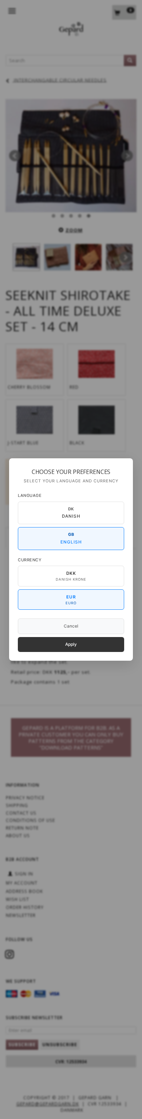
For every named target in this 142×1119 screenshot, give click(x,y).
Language (30, 495)
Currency (30, 559)
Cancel (71, 626)
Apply (71, 644)
